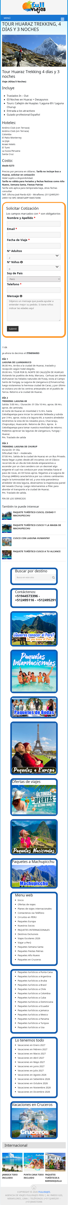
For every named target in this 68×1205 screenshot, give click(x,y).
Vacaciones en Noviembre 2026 (34, 1087)
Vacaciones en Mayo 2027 (31, 1062)
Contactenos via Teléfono (31, 912)
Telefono (14, 284)
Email (12, 228)
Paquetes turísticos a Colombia (34, 993)
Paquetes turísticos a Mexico (33, 1014)
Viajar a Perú (24, 942)
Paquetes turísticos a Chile (32, 989)
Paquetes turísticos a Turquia (33, 1023)
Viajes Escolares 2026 (29, 938)
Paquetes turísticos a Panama (33, 1018)
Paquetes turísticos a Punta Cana (35, 972)
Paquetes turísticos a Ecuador (33, 1006)
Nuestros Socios (26, 925)
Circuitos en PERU (27, 917)
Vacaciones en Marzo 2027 (32, 1053)
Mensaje (34, 296)
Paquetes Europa (27, 921)
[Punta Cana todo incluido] (34, 1162)
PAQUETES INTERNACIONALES (34, 929)
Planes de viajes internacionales (35, 908)
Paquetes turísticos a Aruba (32, 980)
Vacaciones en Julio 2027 (31, 1070)
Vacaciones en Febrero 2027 (32, 1049)
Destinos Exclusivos (28, 934)
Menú (7, 18)
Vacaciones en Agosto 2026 (32, 1074)
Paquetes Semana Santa (30, 946)
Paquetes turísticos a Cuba (32, 997)
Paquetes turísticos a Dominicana (35, 1001)
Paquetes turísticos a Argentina (34, 976)
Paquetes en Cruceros (29, 959)
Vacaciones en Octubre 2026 (33, 1083)
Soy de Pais (15, 273)
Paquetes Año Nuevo (29, 955)
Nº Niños (34, 262)
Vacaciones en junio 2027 (31, 1066)
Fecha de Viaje (18, 239)
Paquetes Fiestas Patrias (30, 951)
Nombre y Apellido (21, 217)
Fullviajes (44, 1191)
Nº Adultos (14, 250)
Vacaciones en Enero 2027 (31, 1045)
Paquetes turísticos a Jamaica (33, 1010)
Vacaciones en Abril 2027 (31, 1057)
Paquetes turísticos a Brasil (32, 984)
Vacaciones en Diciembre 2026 (34, 1091)
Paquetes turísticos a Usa (31, 1027)
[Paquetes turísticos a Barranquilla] (55, 1162)
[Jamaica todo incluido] (12, 1162)
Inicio (21, 900)
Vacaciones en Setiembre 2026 (34, 1079)
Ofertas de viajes (27, 904)
